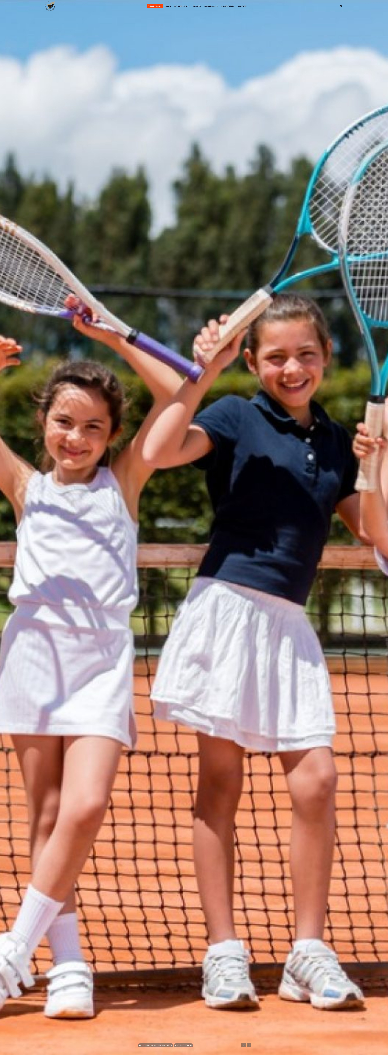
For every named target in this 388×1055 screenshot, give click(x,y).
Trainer (197, 6)
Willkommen (154, 6)
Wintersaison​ (211, 6)
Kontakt (242, 6)
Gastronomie (227, 6)
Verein (168, 6)
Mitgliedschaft (182, 6)
